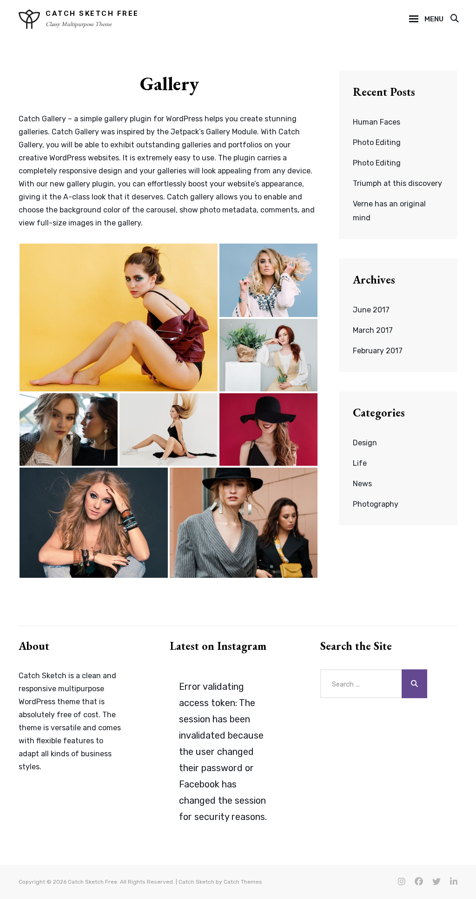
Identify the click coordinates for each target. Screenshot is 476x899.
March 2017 (373, 330)
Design (365, 442)
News (362, 483)
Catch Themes (243, 882)
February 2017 (378, 350)
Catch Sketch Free (92, 13)
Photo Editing (377, 142)
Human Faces (376, 122)
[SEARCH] (453, 19)
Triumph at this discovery (397, 183)
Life (360, 463)
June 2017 (371, 309)
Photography (375, 504)
